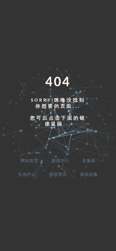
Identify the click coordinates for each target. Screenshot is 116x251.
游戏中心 (60, 161)
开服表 (88, 161)
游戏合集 (89, 174)
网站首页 (29, 161)
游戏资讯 (58, 174)
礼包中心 (27, 174)
